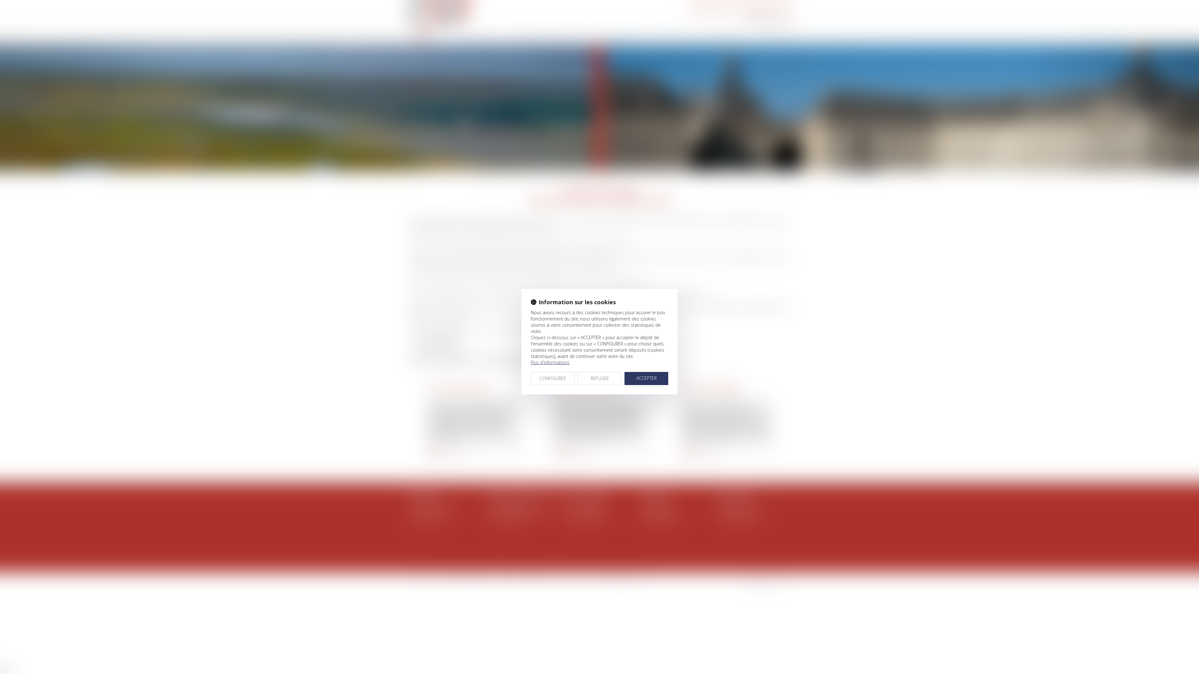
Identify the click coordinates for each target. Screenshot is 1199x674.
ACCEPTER (646, 378)
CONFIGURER (553, 378)
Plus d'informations (550, 362)
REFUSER (600, 378)
